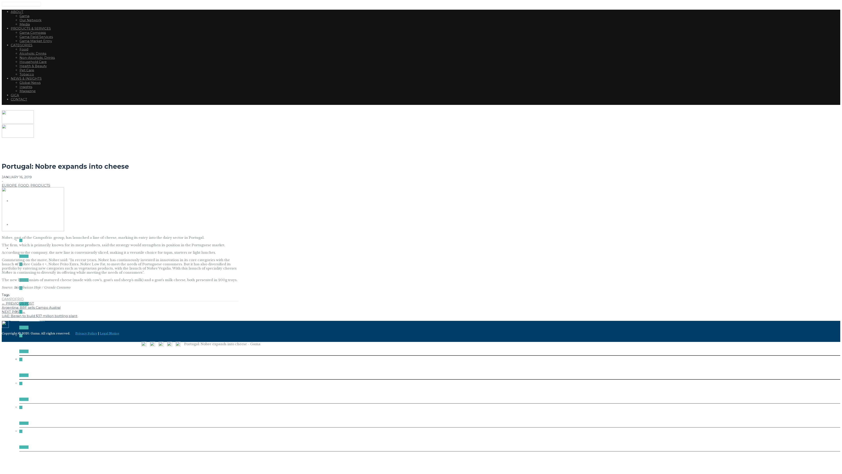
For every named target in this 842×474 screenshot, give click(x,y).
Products (40, 185)
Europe (9, 185)
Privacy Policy (86, 333)
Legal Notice (109, 333)
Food (23, 185)
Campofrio (13, 299)
